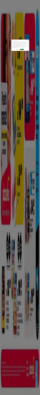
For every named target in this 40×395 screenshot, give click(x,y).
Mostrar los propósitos (18, 49)
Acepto (22, 49)
